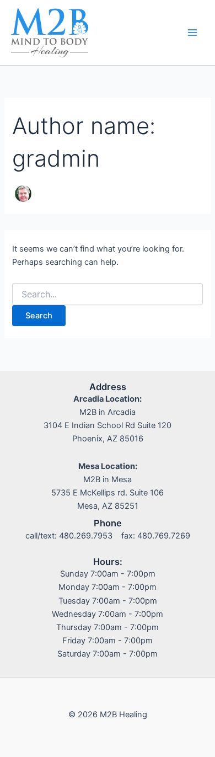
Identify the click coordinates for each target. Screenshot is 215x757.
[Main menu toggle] (192, 32)
